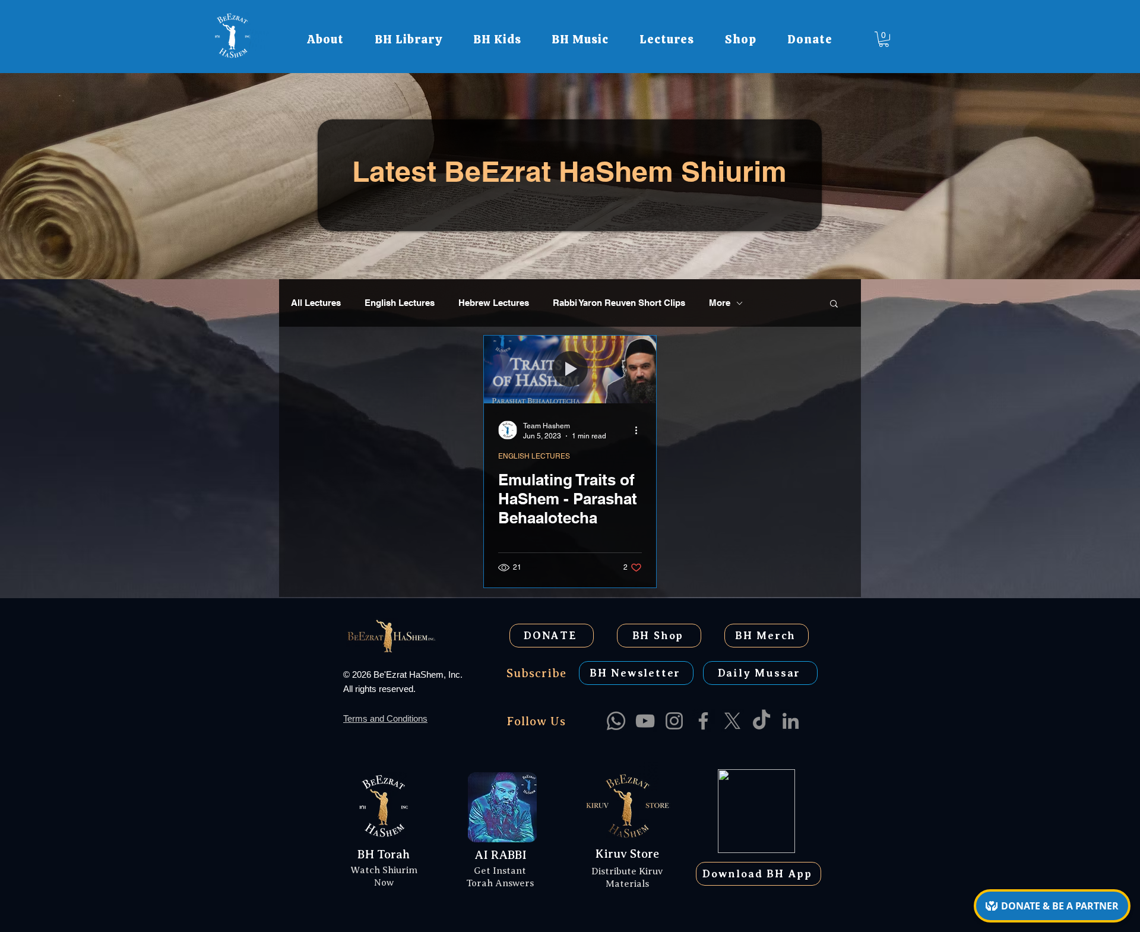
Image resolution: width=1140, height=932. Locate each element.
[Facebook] (703, 720)
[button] (325, 39)
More (719, 303)
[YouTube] (645, 720)
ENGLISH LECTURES (534, 456)
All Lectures (316, 303)
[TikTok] (761, 720)
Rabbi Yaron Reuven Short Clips (619, 303)
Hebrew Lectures (493, 303)
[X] (732, 720)
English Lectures (400, 303)
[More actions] (640, 430)
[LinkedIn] (790, 720)
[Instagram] (674, 720)
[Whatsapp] (616, 720)
